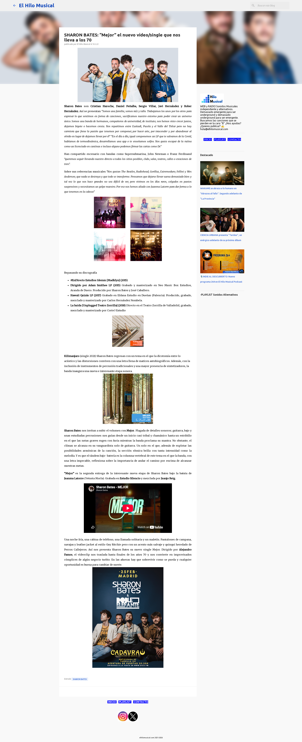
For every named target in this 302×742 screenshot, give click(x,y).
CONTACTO (140, 701)
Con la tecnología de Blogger (153, 731)
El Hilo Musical (36, 5)
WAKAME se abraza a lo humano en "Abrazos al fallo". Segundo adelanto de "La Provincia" (221, 193)
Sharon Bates (80, 679)
